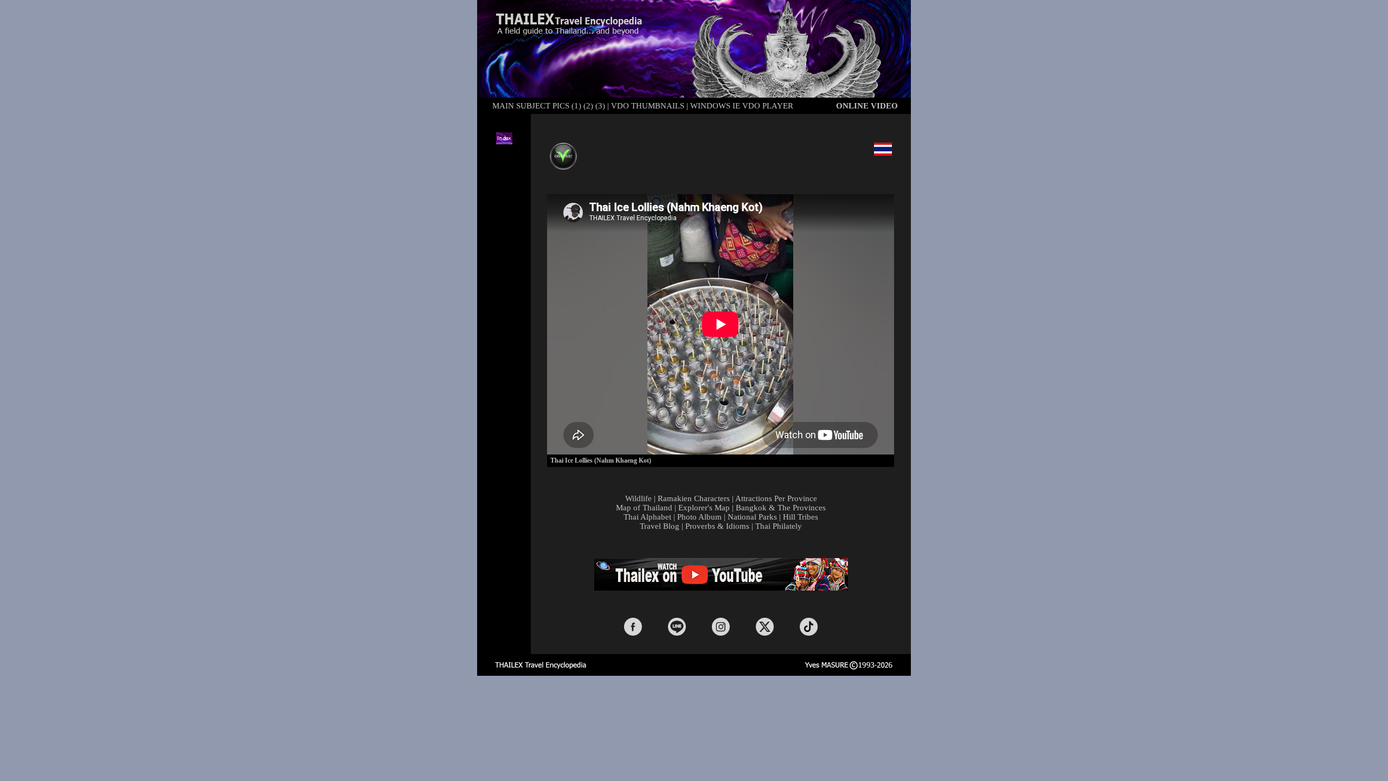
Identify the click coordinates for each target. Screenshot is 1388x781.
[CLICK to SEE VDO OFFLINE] (563, 148)
